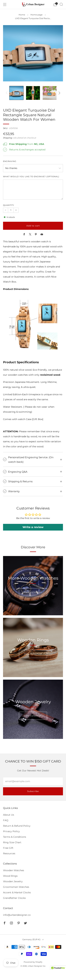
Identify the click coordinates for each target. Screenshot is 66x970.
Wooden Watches (13, 870)
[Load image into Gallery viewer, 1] (16, 93)
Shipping (7, 138)
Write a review (33, 527)
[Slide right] (59, 93)
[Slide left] (7, 93)
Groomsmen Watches (16, 887)
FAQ (5, 820)
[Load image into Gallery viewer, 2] (33, 93)
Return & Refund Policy (16, 825)
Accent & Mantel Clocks (17, 892)
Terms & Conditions (14, 837)
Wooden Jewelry (13, 881)
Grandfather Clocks (14, 898)
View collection (33, 592)
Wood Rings (10, 876)
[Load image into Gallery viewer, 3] (49, 93)
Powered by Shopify (33, 962)
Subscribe (33, 791)
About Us (8, 814)
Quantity (8, 205)
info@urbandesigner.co (17, 915)
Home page (36, 15)
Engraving (9, 161)
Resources (9, 853)
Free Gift (8, 848)
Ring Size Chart (12, 842)
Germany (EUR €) (31, 939)
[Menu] (4, 4)
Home (22, 15)
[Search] (61, 4)
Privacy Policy (11, 831)
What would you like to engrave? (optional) (31, 177)
